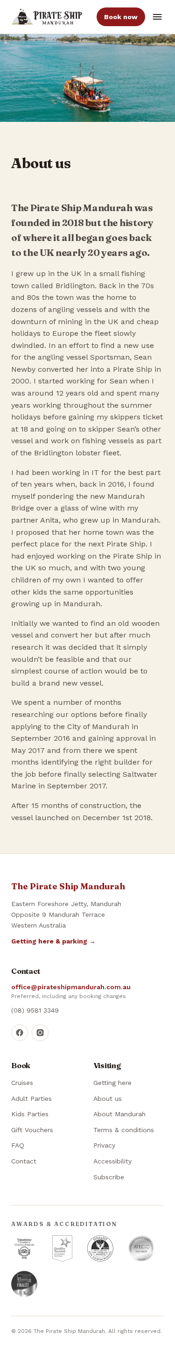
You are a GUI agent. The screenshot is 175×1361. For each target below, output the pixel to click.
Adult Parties (31, 1098)
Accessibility (112, 1161)
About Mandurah (119, 1114)
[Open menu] (157, 17)
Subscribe (108, 1177)
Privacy (104, 1145)
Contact (23, 1161)
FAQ (17, 1145)
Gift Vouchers (32, 1130)
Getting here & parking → (53, 941)
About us (107, 1098)
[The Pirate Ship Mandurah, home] (46, 16)
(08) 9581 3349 (35, 1010)
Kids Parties (30, 1114)
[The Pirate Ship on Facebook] (19, 1032)
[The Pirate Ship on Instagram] (40, 1032)
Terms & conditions (123, 1130)
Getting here (112, 1082)
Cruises (22, 1082)
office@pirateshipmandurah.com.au (71, 987)
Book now (121, 17)
